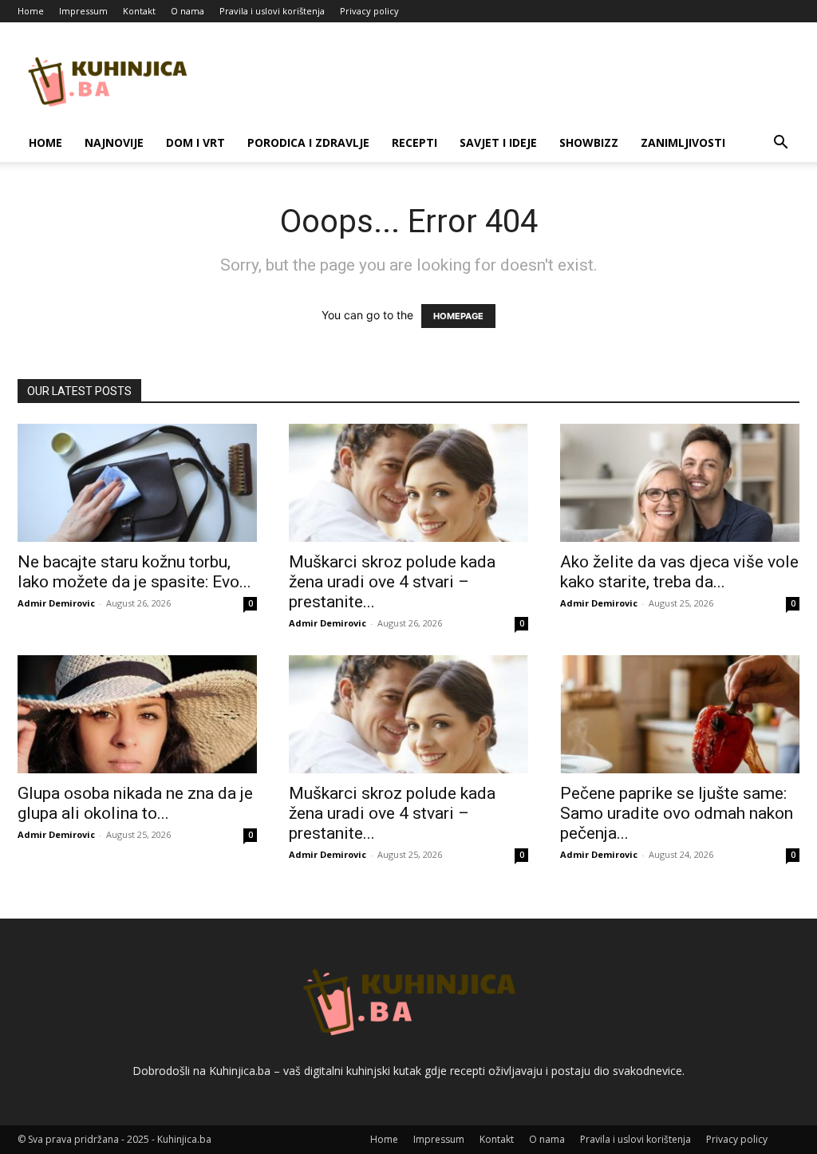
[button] (780, 144)
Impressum (83, 11)
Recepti (414, 142)
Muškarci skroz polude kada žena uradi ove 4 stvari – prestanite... (392, 581)
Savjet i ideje (498, 142)
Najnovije (114, 142)
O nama (187, 11)
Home (31, 11)
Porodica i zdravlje (308, 142)
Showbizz (588, 142)
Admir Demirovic (56, 603)
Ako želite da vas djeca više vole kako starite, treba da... (679, 571)
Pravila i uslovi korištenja (272, 11)
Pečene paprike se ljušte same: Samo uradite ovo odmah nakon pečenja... (676, 813)
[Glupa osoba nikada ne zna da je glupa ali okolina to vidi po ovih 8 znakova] (137, 714)
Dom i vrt (195, 142)
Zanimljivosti (683, 142)
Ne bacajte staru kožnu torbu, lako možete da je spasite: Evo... (134, 571)
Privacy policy (369, 11)
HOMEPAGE (458, 316)
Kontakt (139, 11)
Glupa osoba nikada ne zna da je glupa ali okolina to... (135, 803)
